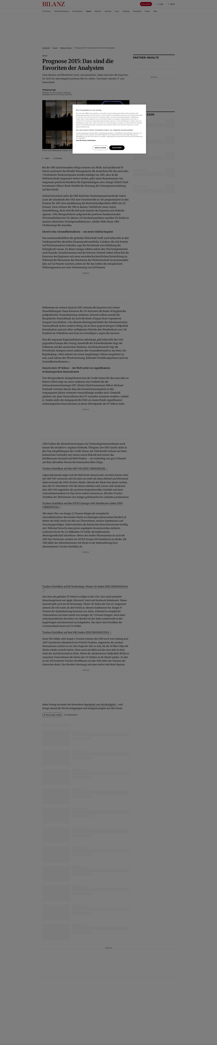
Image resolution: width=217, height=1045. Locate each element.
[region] (109, 129)
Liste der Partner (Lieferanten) (86, 140)
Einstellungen (100, 148)
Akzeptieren (116, 148)
